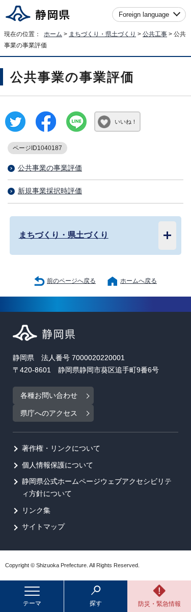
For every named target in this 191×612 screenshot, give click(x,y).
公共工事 (155, 34)
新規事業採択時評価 (50, 191)
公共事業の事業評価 (50, 168)
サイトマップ (43, 527)
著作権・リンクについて (61, 448)
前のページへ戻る (71, 280)
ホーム (53, 34)
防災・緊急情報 (159, 603)
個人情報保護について (57, 465)
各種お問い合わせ (48, 395)
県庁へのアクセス (48, 413)
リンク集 (36, 510)
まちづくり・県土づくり (102, 34)
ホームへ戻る (138, 280)
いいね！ (126, 122)
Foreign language (144, 14)
